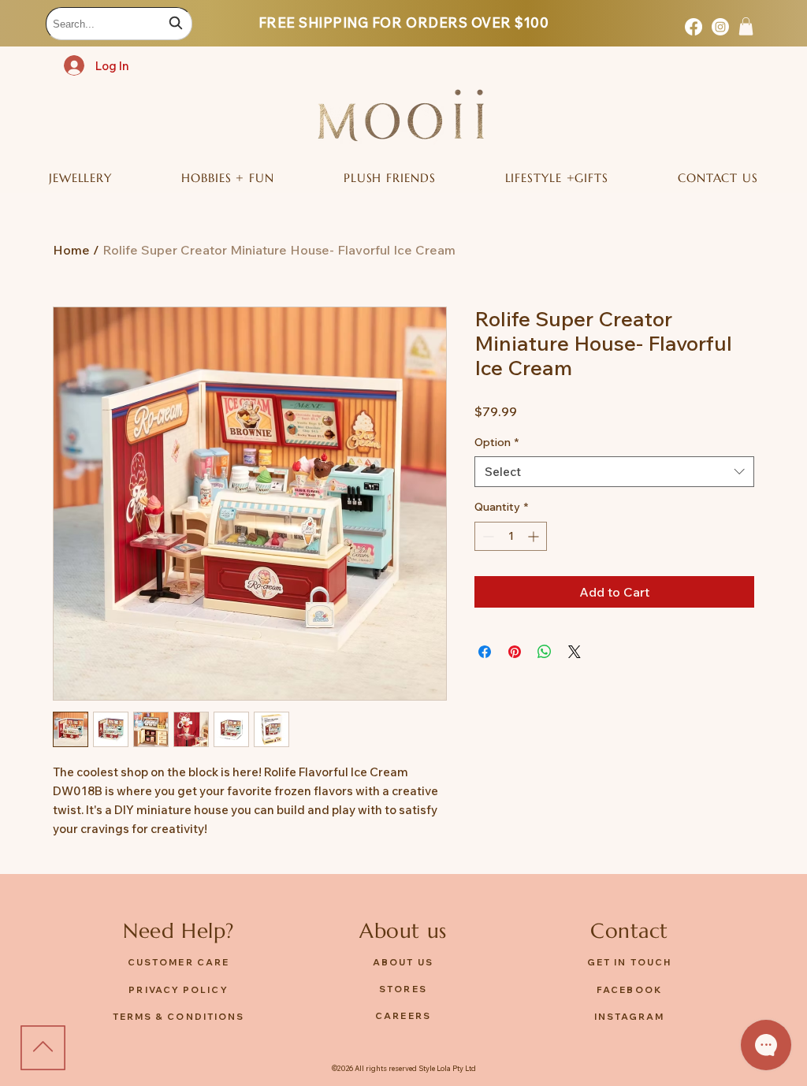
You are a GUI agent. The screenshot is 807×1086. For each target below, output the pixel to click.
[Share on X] (574, 651)
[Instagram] (720, 26)
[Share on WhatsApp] (544, 651)
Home (71, 250)
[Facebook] (693, 26)
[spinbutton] (510, 536)
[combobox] (119, 23)
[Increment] (535, 536)
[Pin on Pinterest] (514, 651)
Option (496, 442)
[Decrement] (486, 536)
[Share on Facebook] (484, 651)
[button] (745, 26)
